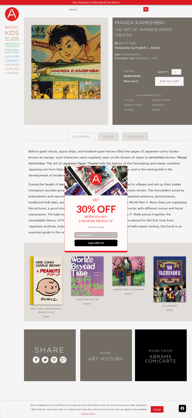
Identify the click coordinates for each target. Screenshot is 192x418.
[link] (96, 179)
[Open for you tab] (182, 408)
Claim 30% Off (96, 242)
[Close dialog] (123, 169)
